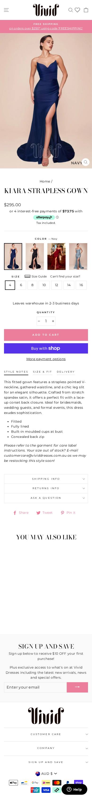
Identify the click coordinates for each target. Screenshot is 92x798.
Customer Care (46, 734)
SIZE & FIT (42, 371)
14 (69, 285)
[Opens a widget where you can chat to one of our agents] (74, 790)
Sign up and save (46, 762)
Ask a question (46, 497)
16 (81, 285)
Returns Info (46, 488)
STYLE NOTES (16, 371)
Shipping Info (46, 478)
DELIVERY (66, 371)
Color (46, 238)
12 (56, 285)
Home (45, 181)
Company (46, 748)
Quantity (46, 312)
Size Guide (39, 276)
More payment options (46, 359)
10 (44, 285)
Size (16, 276)
